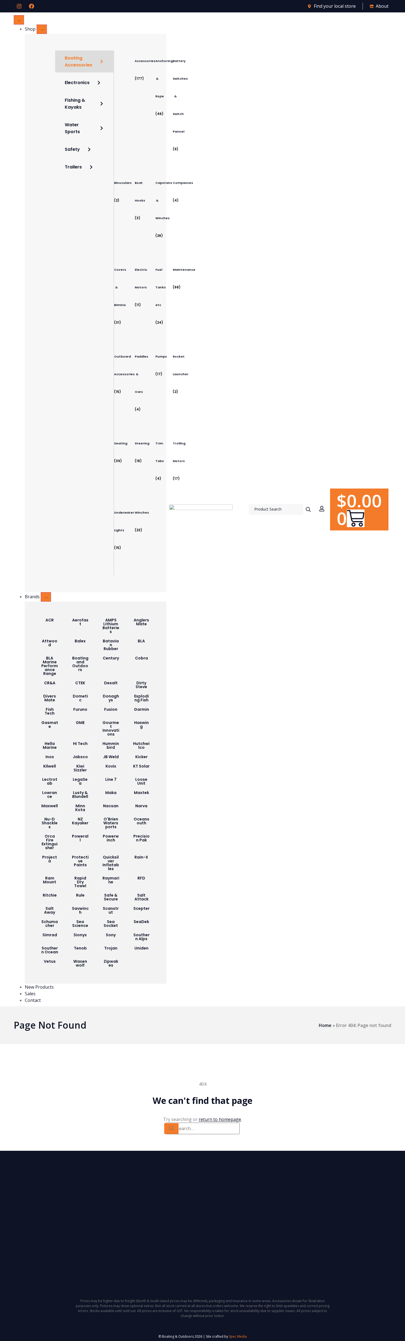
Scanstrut (111, 910)
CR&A (49, 683)
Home (325, 1025)
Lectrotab (49, 781)
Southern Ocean (49, 950)
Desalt (111, 683)
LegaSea (80, 781)
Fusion (110, 709)
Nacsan (110, 806)
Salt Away (49, 910)
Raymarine (110, 880)
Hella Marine (50, 745)
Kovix (111, 766)
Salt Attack (141, 897)
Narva (141, 806)
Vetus (50, 961)
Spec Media (238, 1336)
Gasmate (49, 724)
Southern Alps (141, 937)
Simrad (49, 935)
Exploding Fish (141, 698)
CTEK (80, 683)
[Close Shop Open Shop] (42, 29)
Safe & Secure (111, 897)
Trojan (110, 948)
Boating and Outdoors (80, 663)
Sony (111, 935)
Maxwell (49, 806)
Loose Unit (141, 781)
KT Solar (141, 766)
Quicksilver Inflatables (110, 862)
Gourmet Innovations (110, 728)
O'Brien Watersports (110, 823)
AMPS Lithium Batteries (110, 625)
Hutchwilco (141, 745)
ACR (49, 620)
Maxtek (141, 792)
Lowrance (49, 794)
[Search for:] (202, 1128)
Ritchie (50, 895)
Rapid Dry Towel (80, 882)
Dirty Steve (141, 685)
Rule (80, 895)
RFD (141, 878)
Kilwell (49, 766)
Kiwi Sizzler (80, 768)
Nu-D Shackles (50, 823)
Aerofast (80, 622)
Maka (111, 792)
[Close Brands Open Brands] (46, 597)
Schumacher (49, 923)
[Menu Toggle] (19, 20)
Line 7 (111, 779)
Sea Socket (111, 923)
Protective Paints (80, 861)
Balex (80, 641)
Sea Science (80, 923)
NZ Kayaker (80, 821)
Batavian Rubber (111, 644)
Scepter (141, 908)
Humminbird (110, 745)
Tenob (80, 948)
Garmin (141, 709)
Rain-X (141, 857)
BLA (141, 641)
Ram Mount (49, 880)
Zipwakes (111, 963)
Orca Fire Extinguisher (50, 842)
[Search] (171, 1128)
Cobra (141, 658)
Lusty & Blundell (80, 794)
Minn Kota (80, 807)
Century (111, 658)
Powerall (80, 838)
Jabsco (80, 757)
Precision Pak (141, 838)
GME (80, 722)
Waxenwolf (80, 963)
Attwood (49, 643)
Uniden (141, 948)
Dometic (80, 698)
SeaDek (141, 921)
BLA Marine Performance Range (49, 665)
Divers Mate (49, 698)
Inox (49, 757)
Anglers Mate (141, 622)
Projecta (49, 859)
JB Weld (111, 757)
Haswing (141, 724)
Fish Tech (50, 711)
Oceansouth (141, 821)
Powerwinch (111, 838)
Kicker (141, 757)
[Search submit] (308, 509)
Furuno (80, 709)
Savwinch (80, 910)
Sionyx (80, 935)
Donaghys (111, 698)
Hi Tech (80, 743)
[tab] (84, 61)
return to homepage (220, 1119)
